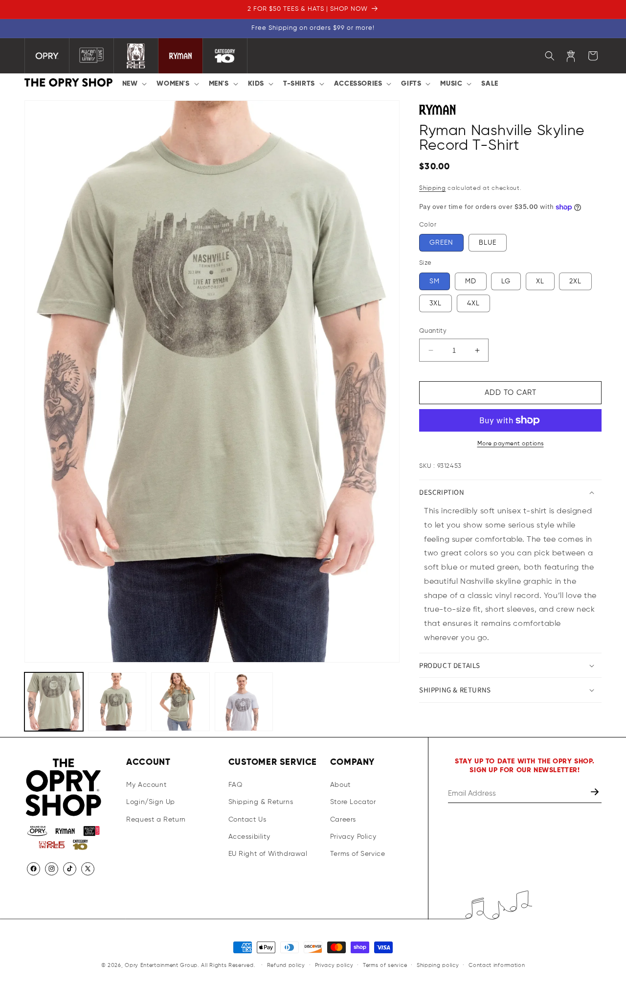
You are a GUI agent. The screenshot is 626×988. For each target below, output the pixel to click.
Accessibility (249, 836)
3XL (435, 303)
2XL (575, 281)
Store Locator (353, 802)
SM (434, 281)
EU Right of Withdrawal (268, 853)
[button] (133, 83)
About (340, 784)
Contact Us (247, 819)
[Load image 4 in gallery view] (244, 701)
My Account (146, 784)
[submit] (596, 793)
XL (540, 281)
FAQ (235, 784)
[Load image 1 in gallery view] (53, 701)
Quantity (433, 331)
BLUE (487, 242)
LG (506, 281)
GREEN (441, 242)
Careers (343, 819)
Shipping (432, 188)
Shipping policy (438, 965)
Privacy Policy (353, 836)
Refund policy (286, 965)
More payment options (510, 444)
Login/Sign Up (150, 802)
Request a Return (156, 819)
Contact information (497, 965)
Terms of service (385, 965)
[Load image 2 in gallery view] (117, 701)
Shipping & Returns (260, 802)
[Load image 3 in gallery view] (180, 701)
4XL (473, 303)
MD (470, 281)
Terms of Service (357, 853)
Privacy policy (334, 965)
